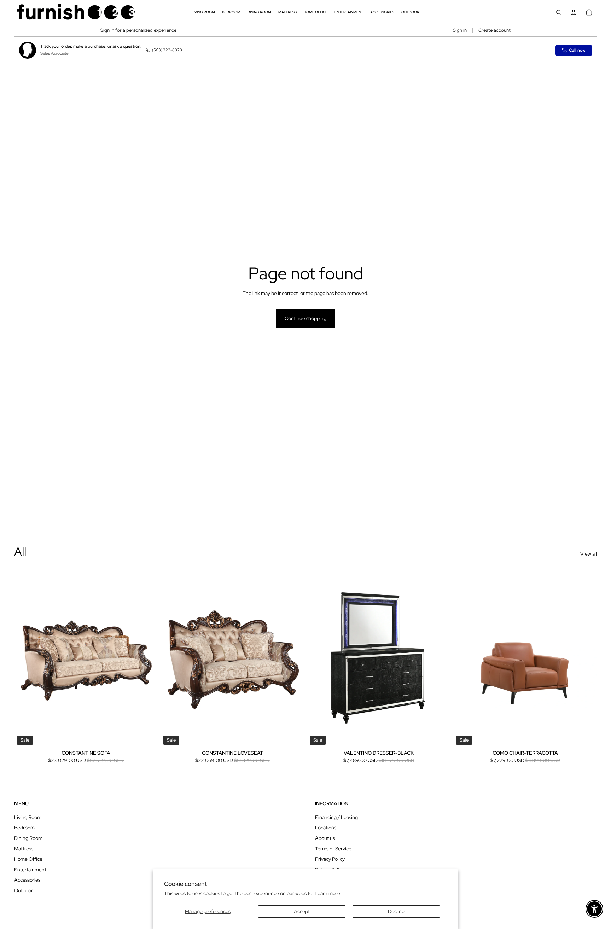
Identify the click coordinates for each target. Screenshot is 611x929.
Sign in (460, 30)
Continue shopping (305, 318)
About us (325, 838)
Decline (396, 911)
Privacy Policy (330, 859)
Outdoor (23, 890)
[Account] (573, 12)
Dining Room (28, 838)
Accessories (27, 880)
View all (588, 554)
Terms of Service (333, 849)
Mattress (23, 849)
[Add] (146, 736)
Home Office (28, 859)
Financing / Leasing (336, 817)
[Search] (558, 12)
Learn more (327, 893)
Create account (494, 30)
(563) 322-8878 (167, 49)
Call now (577, 50)
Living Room (27, 817)
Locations (325, 827)
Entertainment (30, 869)
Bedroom (24, 827)
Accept (302, 911)
